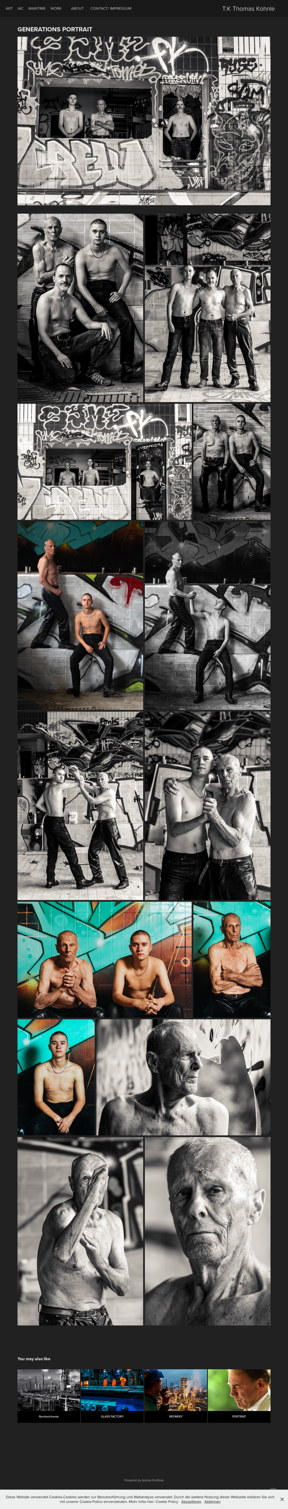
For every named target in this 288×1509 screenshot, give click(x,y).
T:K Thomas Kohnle (248, 8)
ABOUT (77, 8)
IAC (20, 8)
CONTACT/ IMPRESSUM (111, 8)
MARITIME (37, 8)
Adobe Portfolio (153, 1480)
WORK (56, 8)
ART (9, 8)
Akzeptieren (191, 1501)
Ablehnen (213, 1501)
